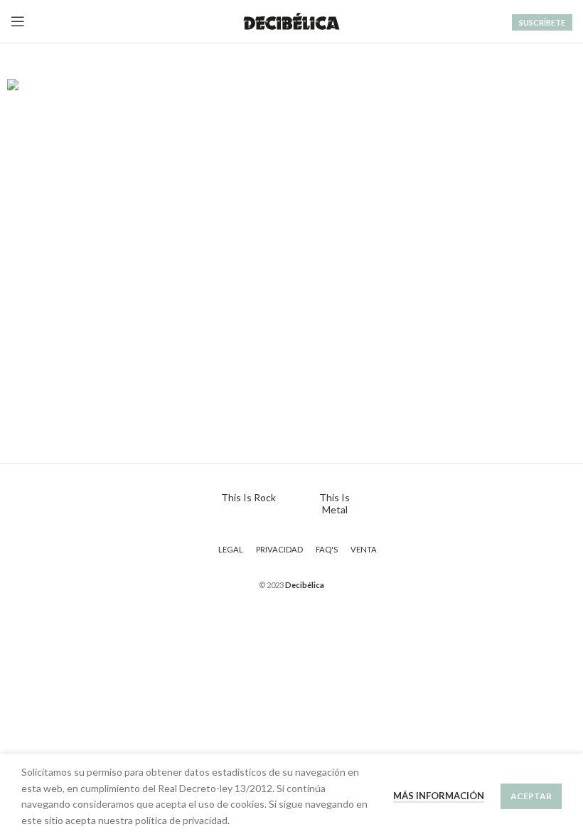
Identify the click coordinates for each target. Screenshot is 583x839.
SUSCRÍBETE (542, 22)
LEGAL (230, 549)
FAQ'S (327, 549)
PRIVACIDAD (279, 549)
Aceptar (531, 796)
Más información (438, 795)
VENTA (364, 549)
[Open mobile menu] (18, 21)
